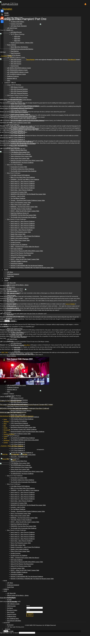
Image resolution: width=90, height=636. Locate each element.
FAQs (5, 423)
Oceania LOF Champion (26, 416)
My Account (7, 430)
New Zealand (16, 416)
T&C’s (5, 438)
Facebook (4, 56)
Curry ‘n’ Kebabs (70, 304)
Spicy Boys (27, 345)
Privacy (6, 436)
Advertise (6, 421)
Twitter (10, 56)
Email (28, 610)
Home (5, 419)
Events (5, 427)
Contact (6, 442)
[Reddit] (2, 18)
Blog (5, 425)
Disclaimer (6, 440)
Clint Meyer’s (72, 59)
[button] (6, 9)
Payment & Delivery (9, 434)
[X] (2, 14)
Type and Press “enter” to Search (9, 632)
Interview (2, 416)
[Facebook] (2, 11)
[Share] (2, 21)
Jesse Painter (30, 59)
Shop (5, 432)
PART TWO (4, 352)
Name (28, 605)
